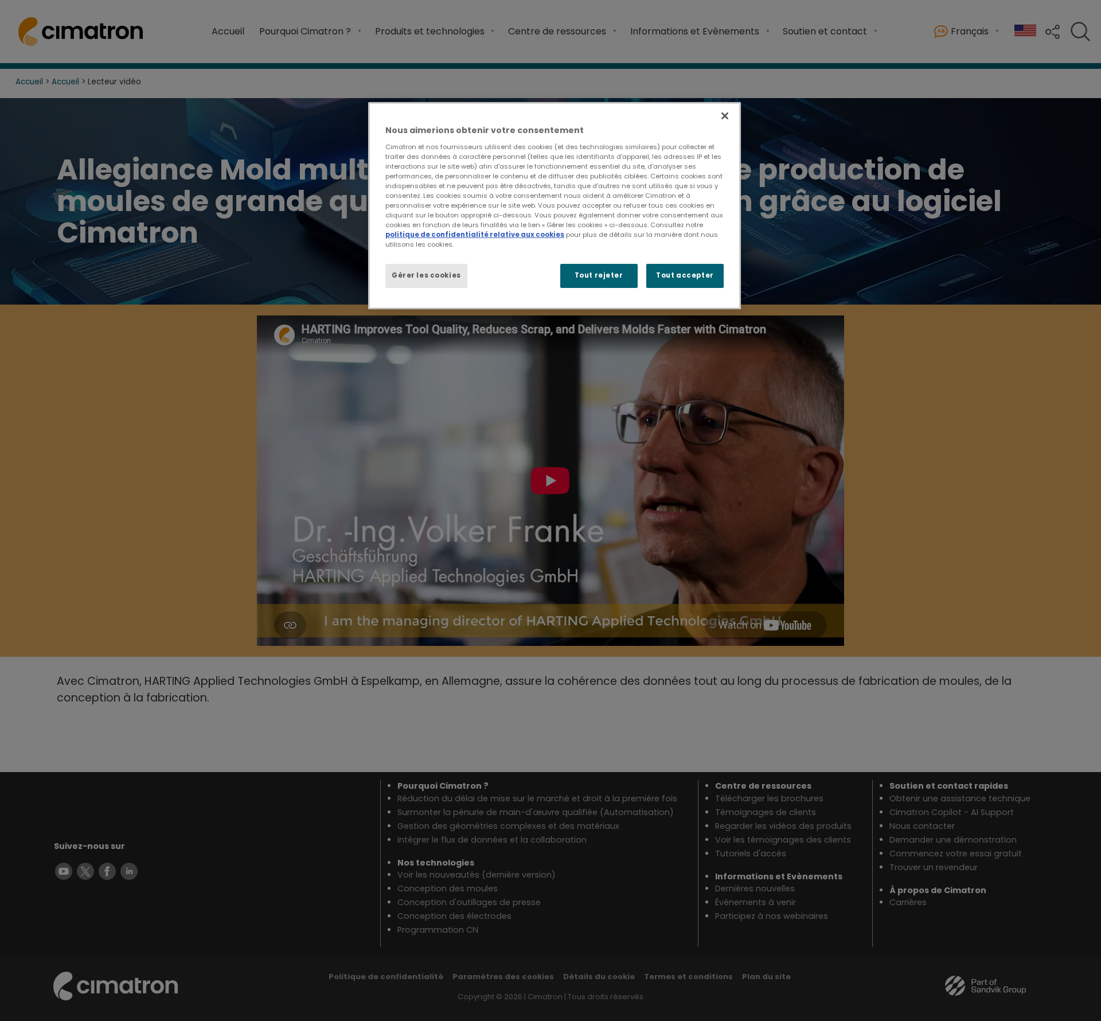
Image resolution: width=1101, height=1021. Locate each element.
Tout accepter (684, 275)
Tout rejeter (599, 275)
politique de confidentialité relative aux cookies (474, 234)
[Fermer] (724, 115)
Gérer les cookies (426, 275)
